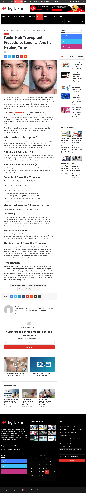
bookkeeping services (65, 426)
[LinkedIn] (13, 56)
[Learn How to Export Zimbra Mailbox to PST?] (65, 88)
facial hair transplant (18, 113)
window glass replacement (66, 449)
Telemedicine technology (65, 446)
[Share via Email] (35, 296)
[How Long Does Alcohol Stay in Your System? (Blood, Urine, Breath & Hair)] (11, 393)
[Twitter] (9, 56)
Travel (47, 16)
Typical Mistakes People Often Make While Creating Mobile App (77, 76)
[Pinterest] (21, 56)
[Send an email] (10, 52)
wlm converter (77, 449)
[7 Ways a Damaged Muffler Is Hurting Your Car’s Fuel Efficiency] (43, 433)
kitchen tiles (74, 432)
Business (12, 16)
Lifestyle (55, 16)
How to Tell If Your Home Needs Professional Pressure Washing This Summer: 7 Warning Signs (65, 145)
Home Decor (31, 16)
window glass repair (78, 446)
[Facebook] (5, 56)
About (46, 490)
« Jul (42, 483)
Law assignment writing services (67, 438)
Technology (21, 16)
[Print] (39, 296)
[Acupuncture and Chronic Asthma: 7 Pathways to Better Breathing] (29, 393)
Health (40, 16)
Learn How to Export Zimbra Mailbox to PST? (77, 87)
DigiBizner (27, 490)
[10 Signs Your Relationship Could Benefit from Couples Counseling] (47, 393)
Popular (62, 56)
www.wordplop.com (14, 446)
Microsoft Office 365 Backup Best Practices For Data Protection (77, 65)
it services (79, 429)
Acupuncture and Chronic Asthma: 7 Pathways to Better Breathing (28, 402)
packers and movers (64, 441)
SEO (61, 443)
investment (72, 429)
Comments (79, 56)
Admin (8, 52)
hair (23, 221)
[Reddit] (25, 56)
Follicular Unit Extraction (38, 285)
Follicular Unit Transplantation (29, 289)
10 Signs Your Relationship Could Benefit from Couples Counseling (45, 402)
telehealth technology (69, 443)
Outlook (79, 438)
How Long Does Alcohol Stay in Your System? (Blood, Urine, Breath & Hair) (11, 402)
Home (5, 16)
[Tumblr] (17, 56)
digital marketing (63, 429)
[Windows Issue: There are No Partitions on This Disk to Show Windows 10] (65, 96)
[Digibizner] (14, 8)
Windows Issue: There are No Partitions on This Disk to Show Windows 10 (76, 98)
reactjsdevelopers (75, 441)
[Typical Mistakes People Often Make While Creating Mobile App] (65, 75)
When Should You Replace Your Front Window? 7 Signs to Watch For (66, 167)
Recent (71, 56)
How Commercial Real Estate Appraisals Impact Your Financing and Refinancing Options (76, 169)
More (60, 16)
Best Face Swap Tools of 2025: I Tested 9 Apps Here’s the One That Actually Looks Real (76, 112)
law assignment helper (65, 435)
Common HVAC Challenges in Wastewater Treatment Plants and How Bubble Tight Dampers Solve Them (77, 145)
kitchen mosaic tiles (64, 432)
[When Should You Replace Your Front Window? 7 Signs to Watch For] (66, 158)
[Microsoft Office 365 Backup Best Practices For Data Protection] (65, 65)
